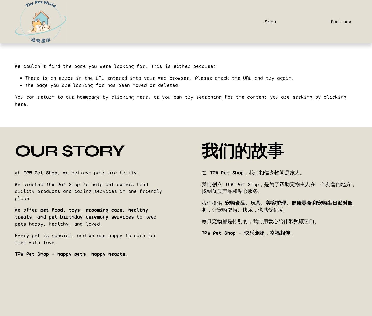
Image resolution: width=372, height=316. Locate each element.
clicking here (129, 97)
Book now (341, 21)
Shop (270, 22)
